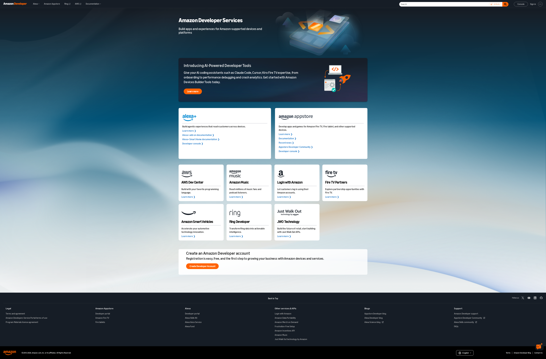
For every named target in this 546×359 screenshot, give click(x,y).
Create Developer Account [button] (202, 266)
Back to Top (273, 298)
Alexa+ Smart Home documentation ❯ (201, 139)
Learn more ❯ (189, 130)
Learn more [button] (192, 91)
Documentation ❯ (287, 138)
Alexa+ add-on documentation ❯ (198, 135)
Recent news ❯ (286, 142)
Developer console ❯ (192, 143)
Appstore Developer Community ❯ (296, 147)
